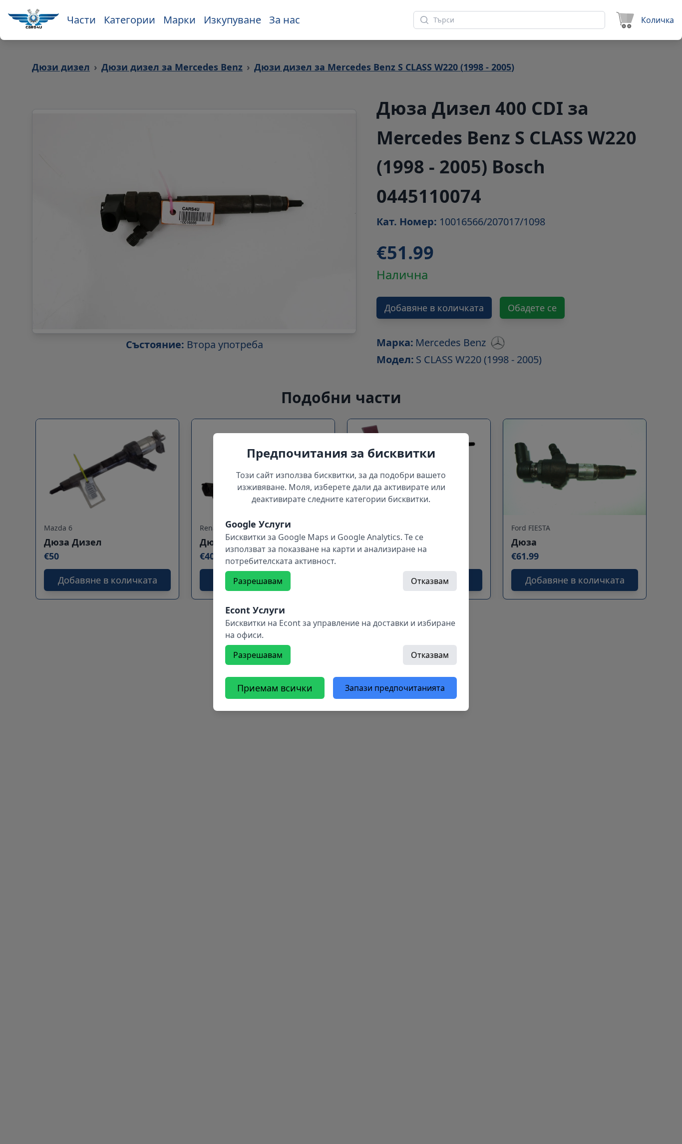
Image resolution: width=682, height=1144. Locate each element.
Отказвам (430, 580)
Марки (179, 19)
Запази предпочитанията (395, 687)
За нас (284, 19)
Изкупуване (232, 19)
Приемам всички (275, 688)
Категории (129, 19)
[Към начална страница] (33, 18)
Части (81, 19)
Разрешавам (258, 580)
